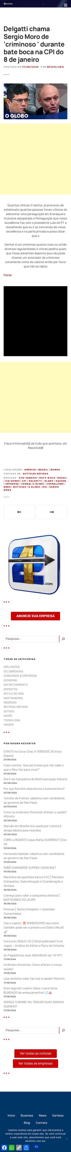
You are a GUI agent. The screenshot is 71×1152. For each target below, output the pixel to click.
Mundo (55, 470)
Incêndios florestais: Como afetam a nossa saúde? (33, 967)
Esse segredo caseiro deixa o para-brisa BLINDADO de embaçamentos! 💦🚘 (30, 990)
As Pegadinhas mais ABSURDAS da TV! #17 (33, 955)
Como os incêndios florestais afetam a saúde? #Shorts (35, 814)
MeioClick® (55, 67)
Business (27, 1115)
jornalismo (55, 484)
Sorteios (58, 1115)
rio (44, 487)
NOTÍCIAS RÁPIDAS (35, 474)
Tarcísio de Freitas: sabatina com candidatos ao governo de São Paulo (34, 800)
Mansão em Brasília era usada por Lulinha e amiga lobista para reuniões (33, 828)
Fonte (8, 275)
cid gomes (12, 481)
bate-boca (47, 478)
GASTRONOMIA (13, 698)
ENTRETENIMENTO (16, 684)
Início (11, 1115)
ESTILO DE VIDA (14, 693)
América (30, 470)
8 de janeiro (28, 478)
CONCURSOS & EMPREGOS (20, 675)
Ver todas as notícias (35, 1053)
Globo (49, 481)
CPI (24, 481)
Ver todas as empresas (35, 1063)
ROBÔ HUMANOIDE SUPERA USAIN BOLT (30, 867)
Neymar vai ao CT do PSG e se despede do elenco (51, 512)
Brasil (43, 470)
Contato (41, 1123)
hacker (61, 481)
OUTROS (9, 711)
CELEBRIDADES (13, 671)
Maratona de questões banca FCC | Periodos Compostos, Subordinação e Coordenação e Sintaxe (34, 881)
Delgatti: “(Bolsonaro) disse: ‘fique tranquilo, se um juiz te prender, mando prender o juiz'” (19, 512)
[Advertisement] (35, 159)
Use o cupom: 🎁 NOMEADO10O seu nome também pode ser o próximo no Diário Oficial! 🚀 (34, 927)
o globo (34, 487)
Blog (27, 1123)
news (7, 487)
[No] (66, 1139)
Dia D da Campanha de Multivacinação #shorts (35, 779)
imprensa (12, 484)
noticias (19, 487)
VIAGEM (8, 724)
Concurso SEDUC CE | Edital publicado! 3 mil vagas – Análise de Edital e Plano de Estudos (34, 943)
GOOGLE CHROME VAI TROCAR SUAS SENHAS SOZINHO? (34, 1004)
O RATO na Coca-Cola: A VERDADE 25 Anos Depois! (33, 754)
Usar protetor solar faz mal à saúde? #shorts (34, 978)
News (42, 1115)
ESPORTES (10, 689)
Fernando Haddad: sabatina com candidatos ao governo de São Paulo (34, 856)
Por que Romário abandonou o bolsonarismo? (34, 789)
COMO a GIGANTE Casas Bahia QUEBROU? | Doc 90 (35, 842)
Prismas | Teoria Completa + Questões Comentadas (29, 911)
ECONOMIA (10, 680)
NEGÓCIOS (10, 702)
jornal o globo (32, 484)
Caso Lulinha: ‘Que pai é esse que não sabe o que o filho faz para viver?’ (34, 767)
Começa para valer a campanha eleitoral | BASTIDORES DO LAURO (32, 898)
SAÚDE (8, 715)
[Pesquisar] (63, 639)
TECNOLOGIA (12, 720)
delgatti (35, 481)
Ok (36, 1146)
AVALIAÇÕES (12, 667)
